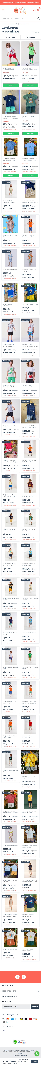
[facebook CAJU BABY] (24, 977)
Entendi (34, 1061)
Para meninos (10, 24)
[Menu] (3, 10)
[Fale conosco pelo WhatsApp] (36, 1053)
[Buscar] (38, 19)
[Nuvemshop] (20, 1056)
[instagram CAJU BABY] (17, 977)
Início (3, 24)
